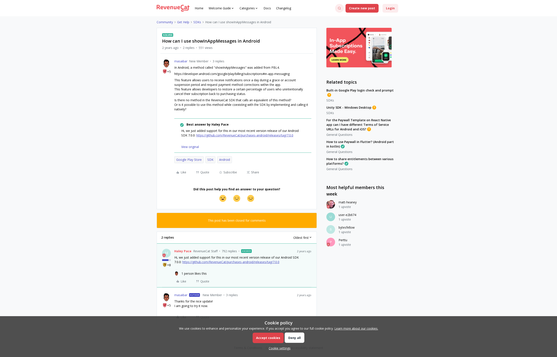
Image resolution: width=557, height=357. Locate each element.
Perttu (343, 240)
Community (165, 22)
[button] (362, 8)
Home (199, 8)
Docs (267, 8)
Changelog (283, 8)
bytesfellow (347, 227)
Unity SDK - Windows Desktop (348, 107)
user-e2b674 (347, 215)
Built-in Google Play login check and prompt (360, 90)
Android (224, 160)
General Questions (339, 135)
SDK (210, 160)
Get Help (183, 22)
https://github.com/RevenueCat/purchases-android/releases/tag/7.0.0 (244, 135)
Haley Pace (182, 251)
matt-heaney (348, 202)
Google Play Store (189, 160)
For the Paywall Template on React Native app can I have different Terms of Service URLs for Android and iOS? (358, 124)
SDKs (197, 22)
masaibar (180, 61)
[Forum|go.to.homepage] (173, 8)
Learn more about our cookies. (356, 328)
